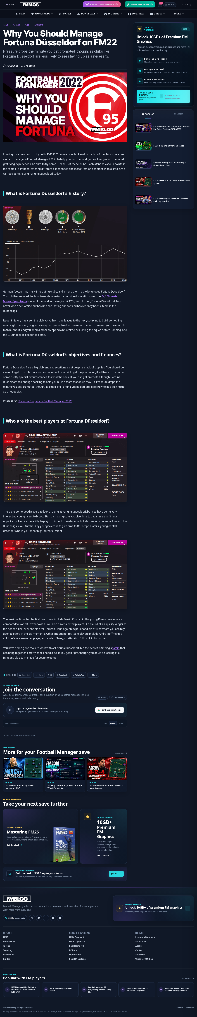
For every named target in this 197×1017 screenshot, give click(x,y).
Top (105, 723)
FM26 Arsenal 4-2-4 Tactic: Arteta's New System (171, 182)
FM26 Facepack (76, 937)
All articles (119, 753)
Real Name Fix (76, 946)
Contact (139, 950)
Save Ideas (8, 954)
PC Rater (73, 950)
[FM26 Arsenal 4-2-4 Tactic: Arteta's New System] (143, 182)
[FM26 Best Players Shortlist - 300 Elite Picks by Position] (143, 200)
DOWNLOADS (88, 13)
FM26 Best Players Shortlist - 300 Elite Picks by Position (170, 200)
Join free (115, 874)
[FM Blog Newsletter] (60, 918)
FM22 (27, 25)
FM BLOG (16, 25)
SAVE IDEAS (138, 13)
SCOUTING (113, 13)
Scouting (7, 950)
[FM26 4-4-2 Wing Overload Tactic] (143, 146)
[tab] (148, 114)
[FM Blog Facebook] (46, 918)
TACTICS (67, 13)
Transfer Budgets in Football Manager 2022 (44, 401)
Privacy (179, 1007)
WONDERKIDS (42, 13)
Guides (6, 959)
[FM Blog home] (55, 899)
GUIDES (158, 13)
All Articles (140, 941)
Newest (112, 723)
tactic (115, 648)
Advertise (140, 954)
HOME (5, 25)
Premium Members (102, 4)
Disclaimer (189, 1007)
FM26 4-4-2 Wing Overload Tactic (168, 145)
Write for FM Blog (144, 959)
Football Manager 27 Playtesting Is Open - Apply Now (169, 164)
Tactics (6, 946)
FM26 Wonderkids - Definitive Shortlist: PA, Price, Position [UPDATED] (171, 127)
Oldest (121, 723)
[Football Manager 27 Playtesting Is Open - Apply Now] (143, 164)
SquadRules (75, 954)
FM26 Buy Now (140, 4)
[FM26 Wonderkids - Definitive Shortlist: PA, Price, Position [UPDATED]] (143, 128)
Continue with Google (111, 710)
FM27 (22, 13)
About (138, 946)
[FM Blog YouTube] (53, 918)
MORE (177, 13)
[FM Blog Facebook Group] (39, 918)
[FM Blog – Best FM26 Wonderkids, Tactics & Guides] (30, 4)
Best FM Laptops (77, 959)
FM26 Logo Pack (77, 941)
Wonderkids (9, 941)
